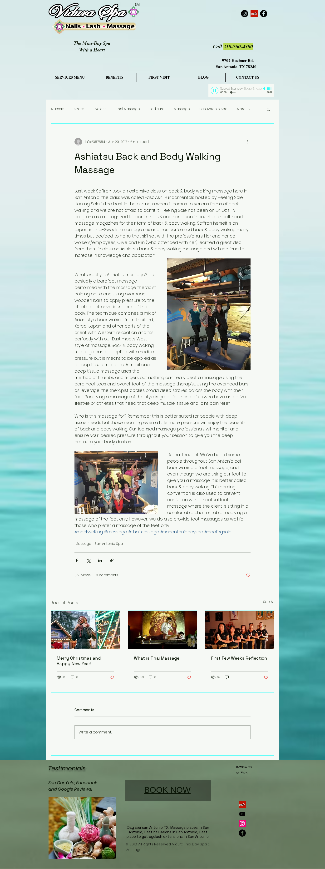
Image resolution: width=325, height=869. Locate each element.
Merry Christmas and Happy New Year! (79, 660)
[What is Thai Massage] (162, 630)
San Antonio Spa (213, 109)
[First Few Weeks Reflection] (239, 630)
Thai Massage (128, 109)
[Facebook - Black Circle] (263, 13)
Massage (182, 109)
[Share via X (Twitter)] (88, 560)
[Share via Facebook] (76, 560)
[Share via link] (111, 560)
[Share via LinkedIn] (100, 560)
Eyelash (100, 109)
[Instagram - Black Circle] (244, 13)
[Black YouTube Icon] (242, 814)
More (241, 109)
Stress (79, 109)
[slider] (269, 88)
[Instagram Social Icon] (242, 823)
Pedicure (156, 109)
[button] (268, 109)
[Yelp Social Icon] (254, 13)
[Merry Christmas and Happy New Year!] (85, 630)
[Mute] (264, 88)
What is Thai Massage (156, 658)
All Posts (57, 109)
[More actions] (248, 142)
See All (268, 601)
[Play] (214, 90)
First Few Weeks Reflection (239, 658)
